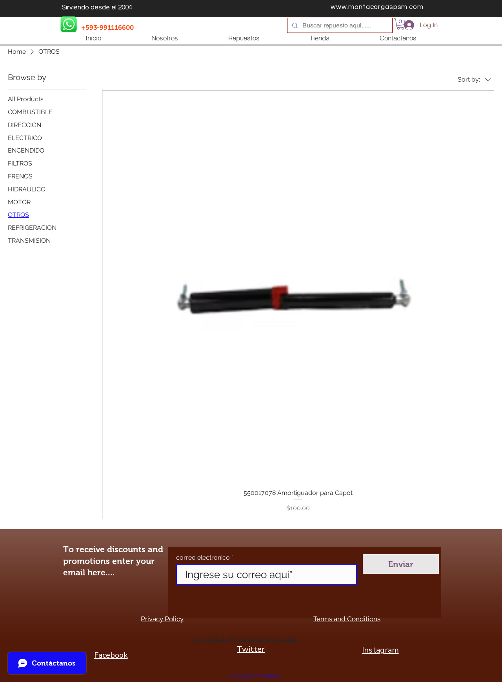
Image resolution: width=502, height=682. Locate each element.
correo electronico (203, 558)
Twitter (251, 649)
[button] (400, 24)
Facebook (111, 655)
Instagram (380, 650)
